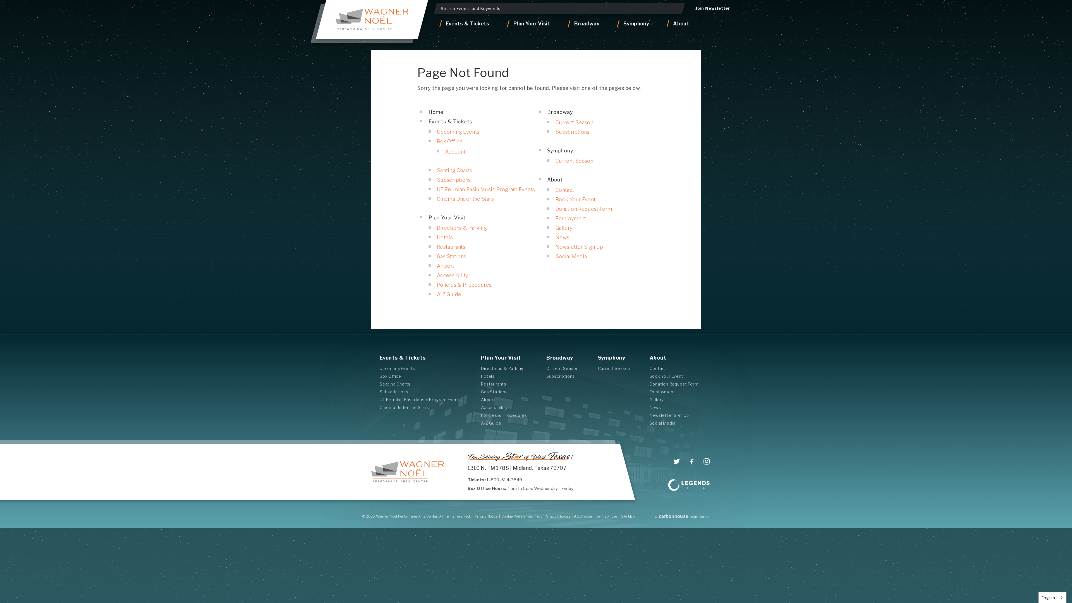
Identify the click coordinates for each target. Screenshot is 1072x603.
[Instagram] (707, 461)
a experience (682, 516)
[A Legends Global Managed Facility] (689, 485)
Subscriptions (454, 180)
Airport (445, 266)
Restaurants (451, 247)
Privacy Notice (486, 516)
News (562, 237)
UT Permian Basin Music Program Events (486, 189)
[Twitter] (676, 461)
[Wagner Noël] (372, 19)
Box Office (450, 141)
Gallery (564, 228)
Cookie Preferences (517, 516)
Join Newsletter (712, 8)
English (1048, 597)
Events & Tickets (450, 122)
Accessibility (452, 275)
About (555, 180)
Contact (565, 190)
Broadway (560, 112)
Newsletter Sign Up (579, 247)
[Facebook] (692, 462)
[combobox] (1052, 597)
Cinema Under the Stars (465, 199)
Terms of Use (606, 516)
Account (455, 152)
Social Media (571, 256)
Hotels (445, 237)
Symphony (560, 151)
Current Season (574, 122)
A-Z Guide (449, 294)
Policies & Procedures (464, 285)
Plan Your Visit (447, 218)
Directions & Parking (462, 228)
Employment (571, 218)
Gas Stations (451, 256)
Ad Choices (583, 516)
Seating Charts (454, 170)
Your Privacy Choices (553, 516)
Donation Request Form (584, 209)
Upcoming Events (458, 132)
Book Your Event (575, 199)
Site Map (628, 516)
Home (436, 112)
